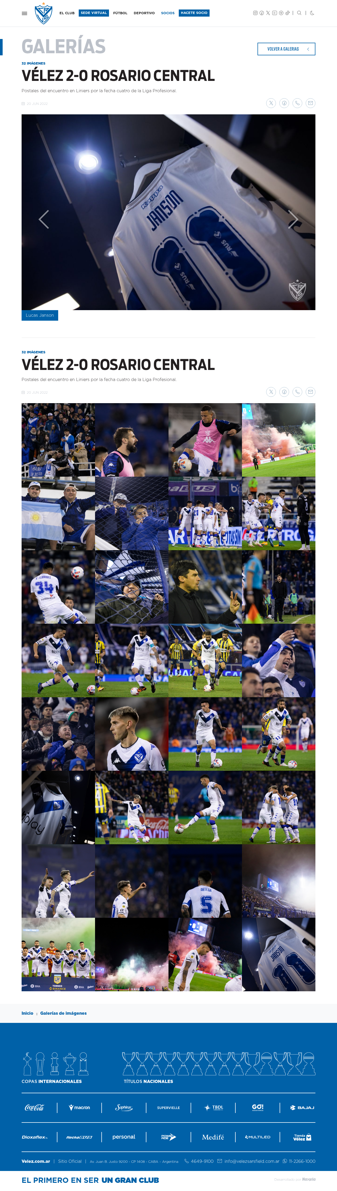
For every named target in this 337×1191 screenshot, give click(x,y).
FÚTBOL (120, 13)
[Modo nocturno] (307, 13)
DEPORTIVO (144, 13)
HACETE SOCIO (194, 13)
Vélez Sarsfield (44, 13)
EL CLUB (67, 13)
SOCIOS (168, 13)
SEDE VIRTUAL (94, 13)
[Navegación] (24, 13)
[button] (271, 103)
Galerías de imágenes (63, 1013)
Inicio (27, 1013)
